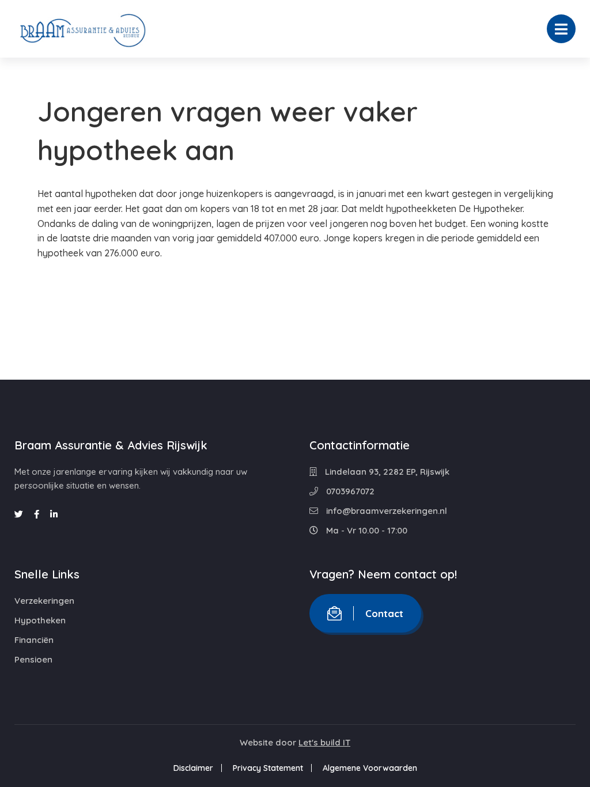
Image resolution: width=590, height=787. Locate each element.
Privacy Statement (268, 768)
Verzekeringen (44, 600)
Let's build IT (324, 742)
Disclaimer (193, 768)
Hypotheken (40, 620)
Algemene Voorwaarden (370, 768)
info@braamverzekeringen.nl (385, 510)
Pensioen (33, 659)
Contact (384, 613)
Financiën (34, 639)
